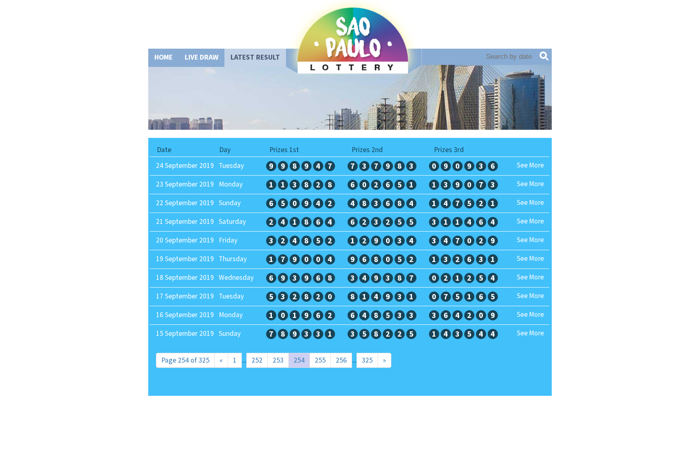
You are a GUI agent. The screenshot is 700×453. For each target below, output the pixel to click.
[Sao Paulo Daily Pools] (353, 68)
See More (530, 165)
